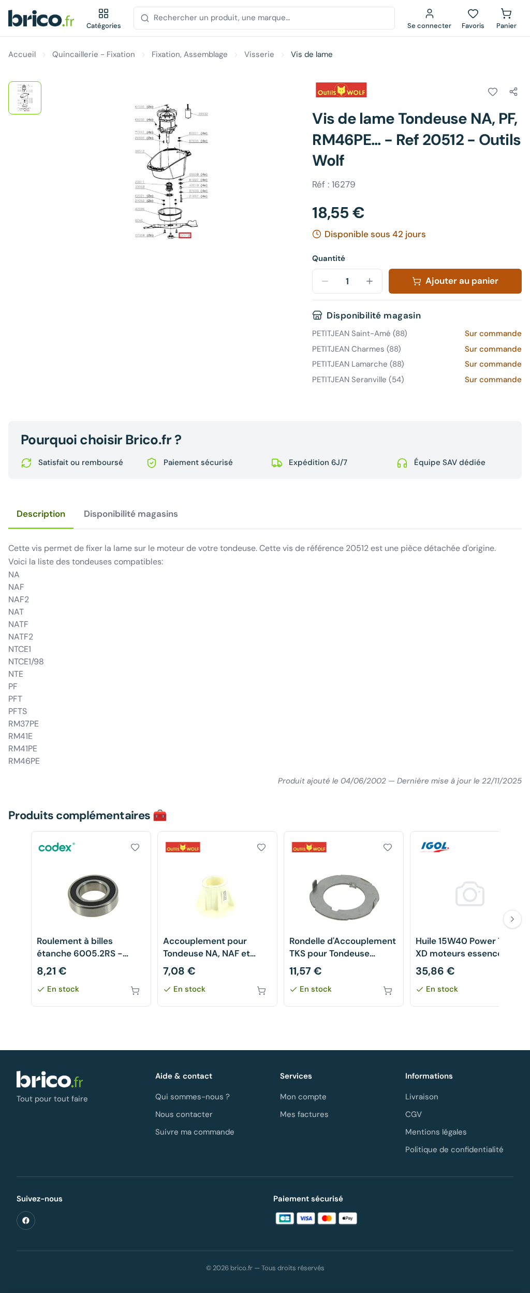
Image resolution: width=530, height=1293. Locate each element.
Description (41, 513)
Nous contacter (184, 1114)
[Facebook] (26, 1220)
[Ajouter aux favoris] (492, 91)
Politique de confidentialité (454, 1149)
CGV (413, 1114)
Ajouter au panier (461, 280)
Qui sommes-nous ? (192, 1097)
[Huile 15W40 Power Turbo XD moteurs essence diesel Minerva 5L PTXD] (469, 919)
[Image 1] (24, 97)
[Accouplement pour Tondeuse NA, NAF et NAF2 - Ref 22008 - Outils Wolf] (217, 919)
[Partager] (513, 91)
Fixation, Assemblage (190, 54)
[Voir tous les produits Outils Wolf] (341, 90)
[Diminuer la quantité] (325, 281)
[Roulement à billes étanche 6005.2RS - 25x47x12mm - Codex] (91, 919)
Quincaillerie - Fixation (93, 54)
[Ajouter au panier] (135, 990)
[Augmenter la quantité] (369, 281)
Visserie (259, 54)
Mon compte (303, 1097)
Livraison (421, 1097)
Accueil (22, 54)
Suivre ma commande (194, 1132)
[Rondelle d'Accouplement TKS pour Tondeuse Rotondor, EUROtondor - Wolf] (343, 919)
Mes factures (304, 1114)
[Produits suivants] (512, 919)
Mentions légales (436, 1132)
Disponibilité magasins (131, 513)
